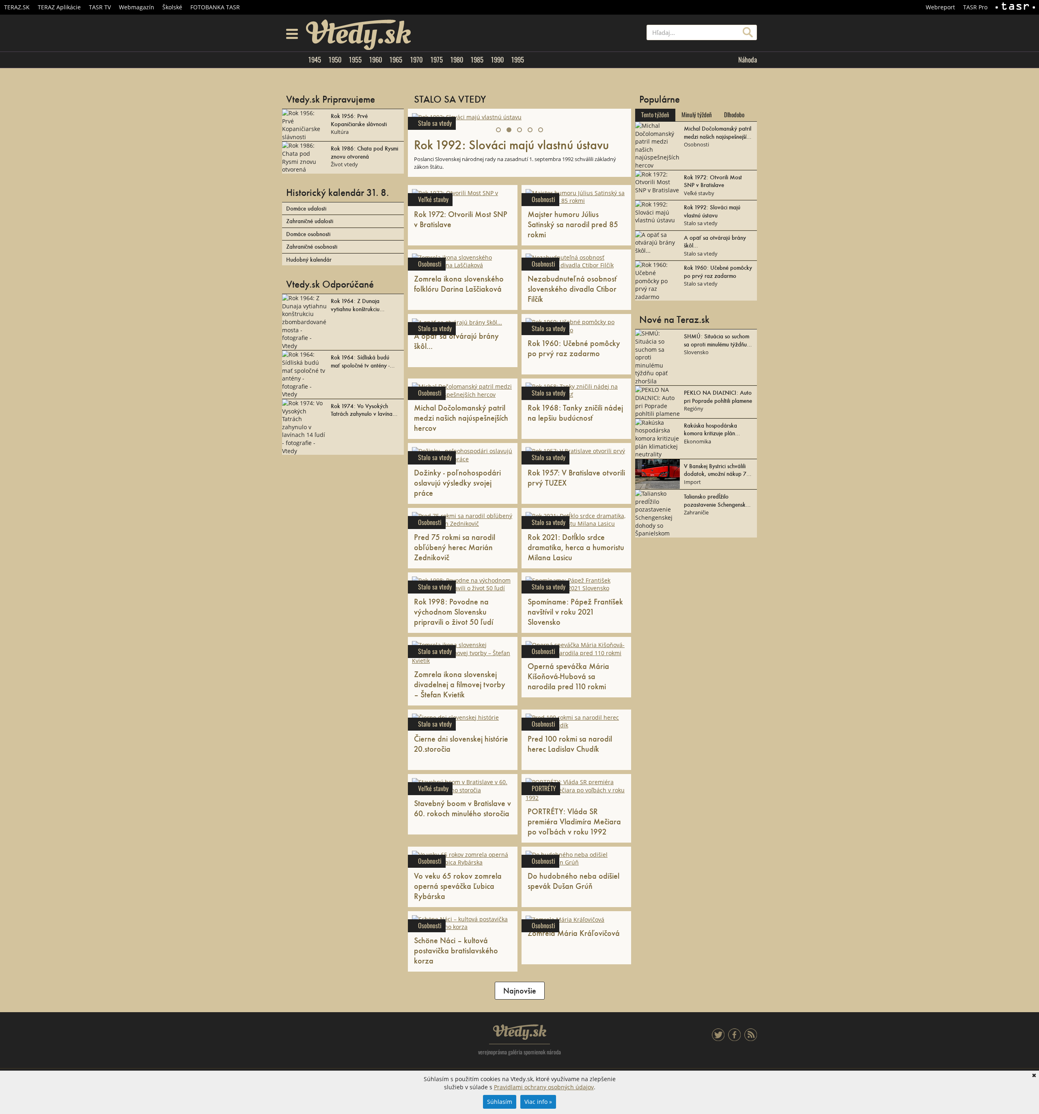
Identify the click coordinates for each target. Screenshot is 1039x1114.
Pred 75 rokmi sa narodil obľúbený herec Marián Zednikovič (454, 546)
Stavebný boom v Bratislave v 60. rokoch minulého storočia (462, 808)
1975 (436, 60)
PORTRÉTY (544, 788)
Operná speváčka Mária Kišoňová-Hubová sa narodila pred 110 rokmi (568, 675)
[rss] (750, 1039)
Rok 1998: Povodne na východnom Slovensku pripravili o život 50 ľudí (453, 611)
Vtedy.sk (519, 1032)
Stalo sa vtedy (435, 123)
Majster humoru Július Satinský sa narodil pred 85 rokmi (573, 224)
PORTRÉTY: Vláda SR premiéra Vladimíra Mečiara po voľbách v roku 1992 (574, 821)
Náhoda (747, 60)
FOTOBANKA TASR (215, 7)
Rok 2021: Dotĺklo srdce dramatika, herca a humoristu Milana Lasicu (576, 546)
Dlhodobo (734, 115)
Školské (172, 7)
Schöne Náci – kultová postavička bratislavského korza (456, 950)
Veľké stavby (433, 199)
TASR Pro (975, 7)
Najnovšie (519, 990)
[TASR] (1015, 7)
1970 (416, 60)
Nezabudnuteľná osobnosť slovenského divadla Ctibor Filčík (572, 288)
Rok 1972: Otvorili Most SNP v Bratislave (460, 219)
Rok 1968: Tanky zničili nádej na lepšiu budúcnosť (575, 412)
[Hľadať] (748, 32)
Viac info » (538, 1101)
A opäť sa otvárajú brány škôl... (456, 340)
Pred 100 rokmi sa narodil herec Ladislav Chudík (570, 743)
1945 (314, 60)
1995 (517, 60)
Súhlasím (499, 1101)
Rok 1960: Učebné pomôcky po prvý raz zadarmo (574, 348)
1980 (456, 60)
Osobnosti (543, 199)
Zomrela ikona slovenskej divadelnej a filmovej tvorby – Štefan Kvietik (459, 684)
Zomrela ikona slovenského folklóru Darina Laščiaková (459, 283)
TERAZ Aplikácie (59, 7)
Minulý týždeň (696, 115)
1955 (355, 60)
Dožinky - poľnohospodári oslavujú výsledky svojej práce (457, 482)
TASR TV (100, 7)
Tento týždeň (655, 115)
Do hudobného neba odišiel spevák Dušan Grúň (573, 880)
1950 (334, 60)
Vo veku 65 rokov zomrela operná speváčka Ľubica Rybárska (458, 885)
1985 (476, 60)
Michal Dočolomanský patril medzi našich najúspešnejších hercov (461, 417)
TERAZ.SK (17, 7)
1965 (395, 60)
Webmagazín (136, 7)
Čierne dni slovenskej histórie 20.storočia (461, 743)
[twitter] (718, 1039)
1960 (375, 60)
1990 (497, 60)
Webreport (940, 7)
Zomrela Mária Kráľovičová (574, 932)
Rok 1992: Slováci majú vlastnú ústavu (511, 144)
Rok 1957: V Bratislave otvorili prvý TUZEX (576, 477)
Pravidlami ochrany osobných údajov (544, 1087)
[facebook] (734, 1039)
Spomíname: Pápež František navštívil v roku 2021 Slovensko (575, 611)
